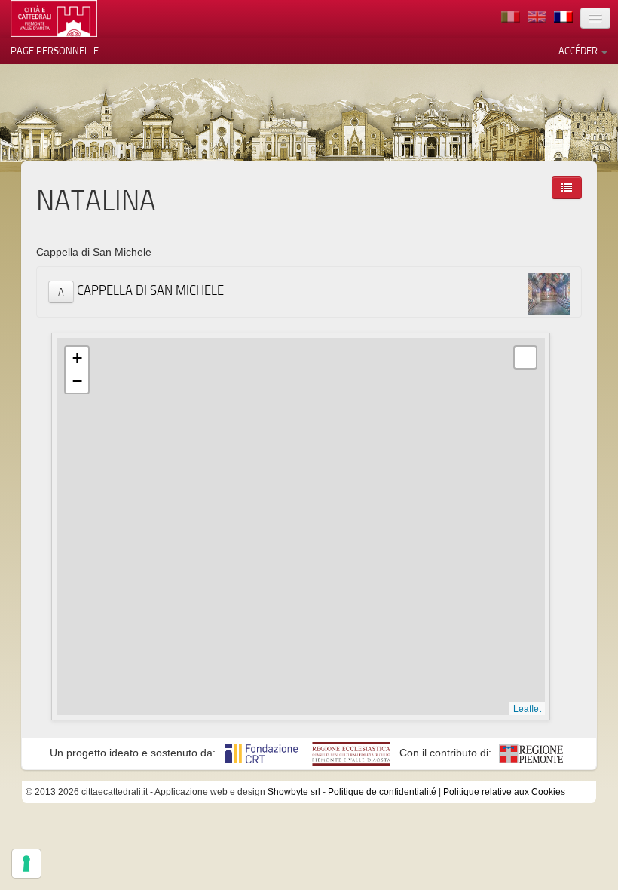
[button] (77, 358)
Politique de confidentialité (382, 792)
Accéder (579, 50)
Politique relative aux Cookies (504, 792)
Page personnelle (55, 50)
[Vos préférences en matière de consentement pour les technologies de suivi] (26, 863)
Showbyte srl (294, 792)
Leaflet (527, 707)
